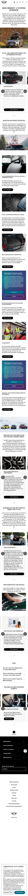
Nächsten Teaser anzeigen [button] (25, 91)
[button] (17, 2)
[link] (14, 2)
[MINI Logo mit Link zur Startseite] (14, 813)
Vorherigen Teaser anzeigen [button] (3, 91)
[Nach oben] (14, 732)
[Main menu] (26, 2)
